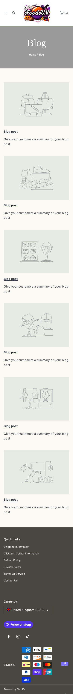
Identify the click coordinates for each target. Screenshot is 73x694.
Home (32, 54)
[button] (5, 13)
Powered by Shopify (14, 689)
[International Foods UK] (36, 13)
